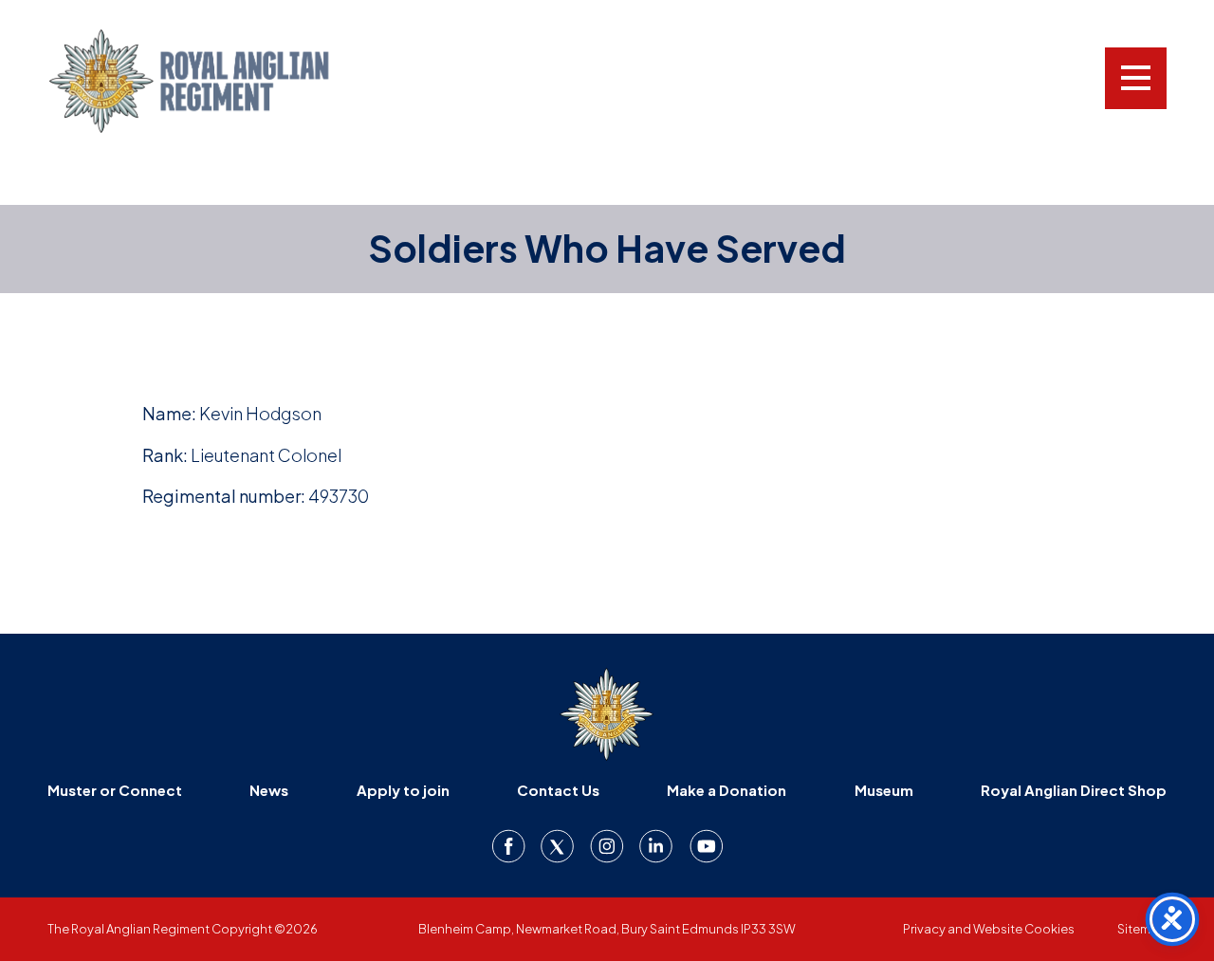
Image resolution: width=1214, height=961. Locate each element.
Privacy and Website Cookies (989, 928)
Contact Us (558, 790)
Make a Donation (726, 790)
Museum (884, 790)
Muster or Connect (114, 790)
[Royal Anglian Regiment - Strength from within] (213, 81)
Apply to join (403, 790)
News (268, 790)
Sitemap (1142, 928)
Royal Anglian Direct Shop (1074, 790)
